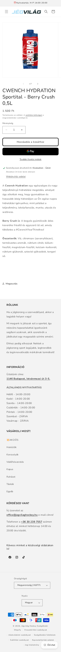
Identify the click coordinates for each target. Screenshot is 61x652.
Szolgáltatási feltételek (45, 635)
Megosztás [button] (11, 283)
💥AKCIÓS (12, 439)
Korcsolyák (13, 454)
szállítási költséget (34, 115)
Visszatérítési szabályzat (35, 630)
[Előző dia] (23, 83)
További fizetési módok (30, 159)
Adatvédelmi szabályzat (19, 635)
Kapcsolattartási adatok (43, 640)
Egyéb (10, 491)
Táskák (10, 484)
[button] (6, 11)
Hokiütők (12, 447)
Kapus (10, 469)
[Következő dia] (37, 83)
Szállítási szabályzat (19, 640)
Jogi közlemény (32, 645)
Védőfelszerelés (15, 461)
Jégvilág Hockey (28, 626)
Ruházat (11, 476)
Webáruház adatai (16, 176)
